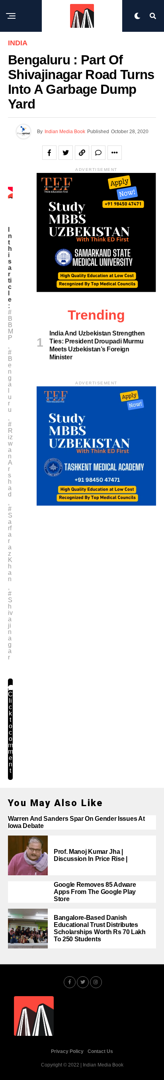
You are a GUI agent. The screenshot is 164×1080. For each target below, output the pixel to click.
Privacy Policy (67, 1051)
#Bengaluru (10, 381)
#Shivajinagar (10, 626)
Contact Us (100, 1051)
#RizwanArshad (10, 459)
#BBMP (10, 325)
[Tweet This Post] (66, 152)
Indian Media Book (65, 131)
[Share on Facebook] (49, 152)
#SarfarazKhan (10, 544)
